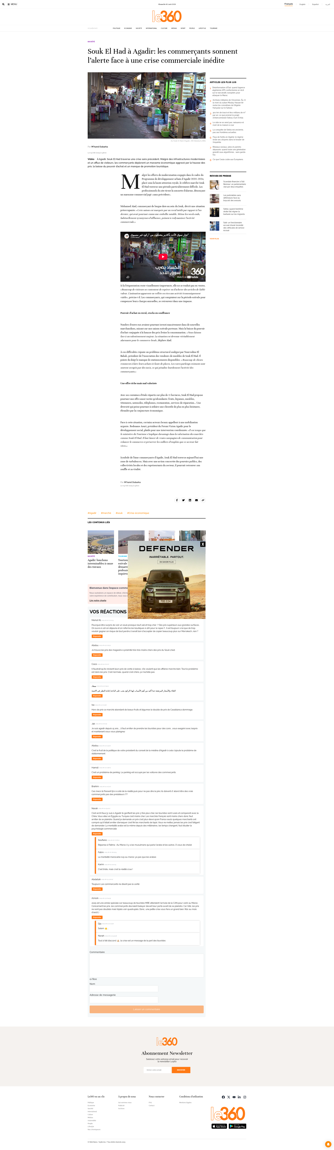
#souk (119, 513)
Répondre (97, 636)
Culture (164, 28)
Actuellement (92, 28)
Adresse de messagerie (103, 995)
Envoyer (181, 1070)
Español (315, 4)
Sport (183, 28)
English (302, 4)
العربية (327, 4)
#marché (106, 513)
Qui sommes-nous (125, 1102)
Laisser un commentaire (146, 1009)
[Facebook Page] (223, 1097)
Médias (174, 28)
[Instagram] (244, 1097)
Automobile (92, 1120)
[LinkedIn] (239, 1097)
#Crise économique (138, 513)
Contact (151, 1105)
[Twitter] (228, 1097)
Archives (121, 1108)
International (151, 28)
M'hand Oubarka (99, 146)
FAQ (150, 1102)
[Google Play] (237, 1126)
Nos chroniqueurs (94, 1129)
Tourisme (213, 28)
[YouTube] (234, 1097)
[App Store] (219, 1126)
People (192, 28)
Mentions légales (185, 1102)
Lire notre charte (98, 600)
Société (139, 28)
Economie (128, 28)
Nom (92, 983)
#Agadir (92, 513)
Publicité (121, 1105)
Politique (116, 28)
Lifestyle (202, 28)
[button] (328, 1144)
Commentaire (97, 952)
